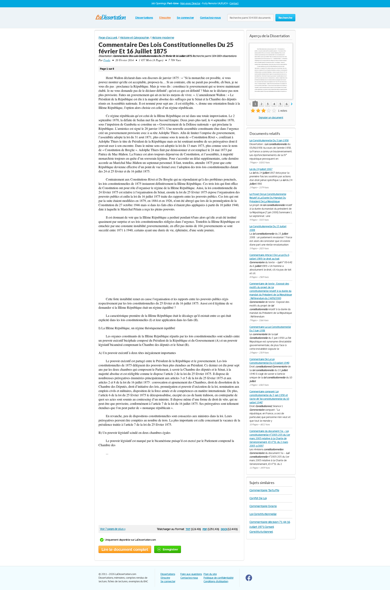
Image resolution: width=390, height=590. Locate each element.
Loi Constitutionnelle (262, 514)
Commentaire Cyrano (263, 506)
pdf (205, 528)
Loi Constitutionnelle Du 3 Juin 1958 (269, 140)
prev (250, 104)
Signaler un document (271, 117)
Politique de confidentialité (218, 577)
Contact (234, 3)
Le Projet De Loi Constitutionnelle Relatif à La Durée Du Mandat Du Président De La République (267, 197)
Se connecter (185, 17)
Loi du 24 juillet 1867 (260, 169)
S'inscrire (165, 17)
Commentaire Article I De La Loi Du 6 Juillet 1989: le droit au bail (269, 256)
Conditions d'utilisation (216, 581)
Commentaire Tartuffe (264, 490)
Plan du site (210, 574)
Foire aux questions (191, 574)
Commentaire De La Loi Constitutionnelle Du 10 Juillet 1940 (269, 361)
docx (224, 528)
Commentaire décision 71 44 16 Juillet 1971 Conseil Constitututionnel (269, 527)
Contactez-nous (210, 17)
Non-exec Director (190, 3)
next (292, 104)
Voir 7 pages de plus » (112, 529)
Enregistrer (170, 549)
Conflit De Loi (257, 498)
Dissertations (144, 17)
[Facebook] (249, 580)
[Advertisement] (169, 264)
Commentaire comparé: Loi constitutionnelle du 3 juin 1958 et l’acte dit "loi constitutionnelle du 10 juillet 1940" (269, 397)
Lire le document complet (125, 549)
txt (187, 528)
